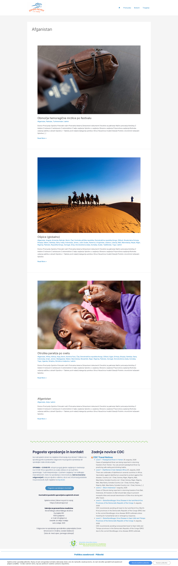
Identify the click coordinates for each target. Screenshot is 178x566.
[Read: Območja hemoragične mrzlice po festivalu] (89, 80)
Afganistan (41, 121)
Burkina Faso (71, 357)
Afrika (48, 357)
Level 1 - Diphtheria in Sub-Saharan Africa (111, 470)
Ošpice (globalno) (48, 236)
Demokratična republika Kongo (106, 240)
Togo (114, 245)
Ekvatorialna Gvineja (131, 240)
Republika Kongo (57, 245)
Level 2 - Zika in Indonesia (105, 488)
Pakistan (49, 121)
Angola (48, 240)
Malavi (68, 359)
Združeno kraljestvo (62, 361)
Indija (62, 242)
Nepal (133, 242)
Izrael (48, 359)
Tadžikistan (107, 245)
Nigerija (40, 245)
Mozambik (84, 359)
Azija (58, 357)
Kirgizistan (100, 242)
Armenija (55, 240)
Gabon (46, 242)
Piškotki (100, 554)
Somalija (94, 245)
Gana (58, 242)
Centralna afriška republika (84, 240)
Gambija (52, 242)
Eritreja (116, 357)
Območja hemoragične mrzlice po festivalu (64, 118)
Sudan (100, 245)
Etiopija (40, 242)
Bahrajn (62, 240)
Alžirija (53, 357)
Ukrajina (51, 361)
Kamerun (92, 242)
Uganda (45, 361)
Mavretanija (126, 242)
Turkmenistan (58, 121)
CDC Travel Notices (103, 457)
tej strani (61, 480)
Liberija (114, 242)
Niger (138, 242)
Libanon (108, 242)
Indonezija (69, 242)
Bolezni (137, 8)
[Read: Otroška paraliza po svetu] (89, 315)
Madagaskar (60, 359)
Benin (68, 240)
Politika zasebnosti (85, 554)
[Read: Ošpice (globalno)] (89, 195)
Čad (72, 240)
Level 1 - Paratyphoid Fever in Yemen (109, 460)
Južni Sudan (83, 242)
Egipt (111, 357)
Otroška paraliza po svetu (53, 353)
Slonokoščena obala (82, 245)
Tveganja (146, 8)
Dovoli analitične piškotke (140, 563)
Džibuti (120, 240)
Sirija (73, 245)
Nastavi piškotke (161, 563)
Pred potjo (127, 8)
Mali (119, 242)
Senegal (67, 245)
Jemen (76, 242)
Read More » (42, 138)
